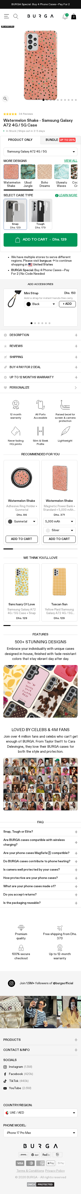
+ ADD (67, 304)
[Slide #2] (51, 100)
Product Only (20, 140)
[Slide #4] (58, 100)
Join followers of (46, 983)
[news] (65, 16)
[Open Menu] (6, 16)
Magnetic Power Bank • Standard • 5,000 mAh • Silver (59, 508)
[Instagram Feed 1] (40, 1012)
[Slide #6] (65, 100)
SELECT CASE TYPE (18, 195)
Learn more (68, 195)
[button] (18, 114)
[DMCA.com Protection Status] (40, 1184)
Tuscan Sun (59, 604)
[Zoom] (5, 99)
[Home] (41, 16)
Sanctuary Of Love (22, 604)
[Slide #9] (76, 100)
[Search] (16, 16)
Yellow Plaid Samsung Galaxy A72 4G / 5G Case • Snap (59, 611)
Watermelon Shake (21, 500)
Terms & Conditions (30, 1170)
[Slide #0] (43, 100)
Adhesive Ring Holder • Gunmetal (21, 508)
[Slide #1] (47, 100)
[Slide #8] (72, 100)
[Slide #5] (61, 100)
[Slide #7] (69, 100)
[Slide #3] (54, 100)
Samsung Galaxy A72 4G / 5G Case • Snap (21, 611)
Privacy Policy (55, 1170)
